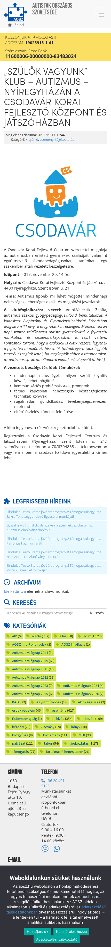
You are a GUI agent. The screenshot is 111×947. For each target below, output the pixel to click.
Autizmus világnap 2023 (30, 685)
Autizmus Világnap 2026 (81, 693)
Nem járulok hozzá (71, 931)
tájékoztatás (64, 139)
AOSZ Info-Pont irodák (29, 644)
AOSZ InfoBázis (73, 644)
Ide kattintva (15, 591)
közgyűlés (20, 735)
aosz (87, 636)
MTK (82, 735)
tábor (48, 743)
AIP (14, 636)
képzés (88, 718)
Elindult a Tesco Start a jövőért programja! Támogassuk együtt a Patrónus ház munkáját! (53, 541)
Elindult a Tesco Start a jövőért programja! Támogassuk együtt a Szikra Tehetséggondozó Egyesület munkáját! (53, 514)
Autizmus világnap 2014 (30, 652)
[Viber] (45, 848)
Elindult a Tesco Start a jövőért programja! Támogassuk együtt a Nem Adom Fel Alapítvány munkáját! (53, 554)
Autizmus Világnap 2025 (30, 693)
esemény (47, 139)
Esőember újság (24, 718)
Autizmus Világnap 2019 (30, 660)
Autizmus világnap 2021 (30, 669)
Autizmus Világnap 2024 (81, 685)
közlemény (51, 735)
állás (63, 636)
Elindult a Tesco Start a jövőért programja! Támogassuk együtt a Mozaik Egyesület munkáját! (53, 567)
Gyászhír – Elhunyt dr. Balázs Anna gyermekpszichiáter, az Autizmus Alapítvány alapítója (49, 527)
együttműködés (48, 702)
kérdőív (18, 726)
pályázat (18, 743)
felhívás (58, 718)
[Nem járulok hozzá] (104, 906)
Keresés (97, 612)
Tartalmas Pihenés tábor (64, 751)
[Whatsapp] (57, 848)
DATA (16, 702)
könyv (76, 726)
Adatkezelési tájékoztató (56, 939)
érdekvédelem (23, 710)
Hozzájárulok (37, 931)
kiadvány (47, 726)
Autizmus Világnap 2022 (30, 677)
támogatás (20, 751)
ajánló (33, 139)
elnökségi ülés (89, 702)
